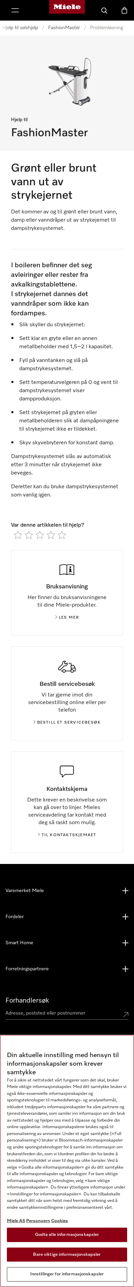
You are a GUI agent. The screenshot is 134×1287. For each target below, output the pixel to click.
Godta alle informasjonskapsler (67, 1234)
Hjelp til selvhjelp (20, 27)
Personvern (38, 1221)
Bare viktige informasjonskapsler (67, 1254)
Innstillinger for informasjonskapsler (67, 1274)
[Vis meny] (15, 10)
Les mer (69, 618)
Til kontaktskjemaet (69, 835)
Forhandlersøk (27, 1000)
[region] (67, 1161)
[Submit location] (126, 1014)
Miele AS (16, 1221)
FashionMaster (64, 27)
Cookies (59, 1221)
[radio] (18, 535)
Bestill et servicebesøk (69, 723)
